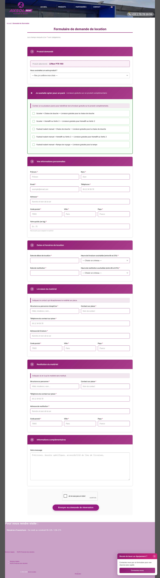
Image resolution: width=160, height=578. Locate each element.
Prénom (33, 172)
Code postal (35, 209)
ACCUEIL (43, 7)
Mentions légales (10, 552)
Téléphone (85, 184)
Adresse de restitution (39, 406)
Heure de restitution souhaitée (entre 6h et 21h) (100, 268)
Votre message (36, 450)
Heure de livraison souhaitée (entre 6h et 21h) (99, 256)
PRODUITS (62, 7)
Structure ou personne (39, 381)
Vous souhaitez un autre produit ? (43, 70)
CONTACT (96, 7)
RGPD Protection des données (25, 552)
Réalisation (78, 573)
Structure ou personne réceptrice (43, 306)
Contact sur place (88, 306)
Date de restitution (37, 268)
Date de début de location (40, 256)
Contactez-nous (137, 570)
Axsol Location (32, 572)
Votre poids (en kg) (38, 222)
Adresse (33, 197)
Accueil (9, 23)
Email (32, 184)
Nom (83, 172)
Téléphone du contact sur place (42, 318)
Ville (66, 209)
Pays (100, 209)
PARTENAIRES (81, 7)
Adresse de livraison (38, 331)
